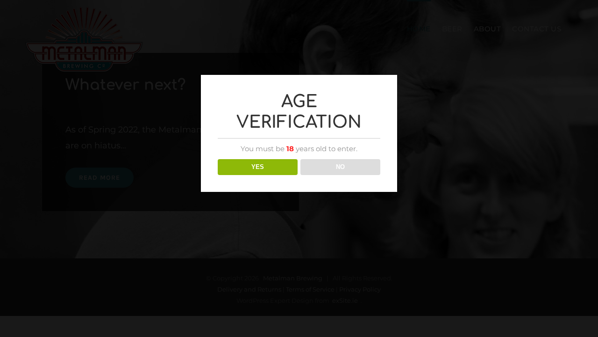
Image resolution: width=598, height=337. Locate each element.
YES (257, 166)
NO (340, 166)
